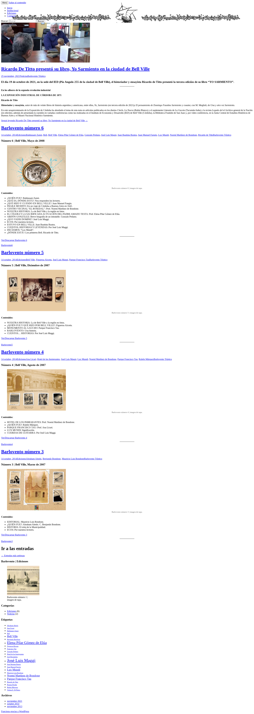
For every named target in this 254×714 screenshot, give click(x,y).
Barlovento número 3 (22, 451)
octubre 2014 (13, 704)
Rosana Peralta (12, 685)
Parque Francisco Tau (79, 259)
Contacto (11, 16)
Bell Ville (52, 135)
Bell (45, 135)
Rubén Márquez (146, 359)
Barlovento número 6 (22, 127)
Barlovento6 (7, 245)
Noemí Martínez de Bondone (183, 135)
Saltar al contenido (17, 2)
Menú (4, 3)
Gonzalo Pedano (92, 135)
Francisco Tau (11, 649)
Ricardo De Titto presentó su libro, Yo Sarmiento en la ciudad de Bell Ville (75, 69)
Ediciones (11, 13)
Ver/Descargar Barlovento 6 (14, 240)
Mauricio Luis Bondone (73, 458)
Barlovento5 (7, 345)
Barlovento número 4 (22, 352)
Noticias (23, 76)
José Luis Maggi (108, 135)
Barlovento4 (7, 444)
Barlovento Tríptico (36, 76)
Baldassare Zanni (34, 135)
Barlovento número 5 (22, 252)
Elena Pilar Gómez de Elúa (70, 135)
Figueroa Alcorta (44, 259)
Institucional (12, 10)
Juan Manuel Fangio (147, 135)
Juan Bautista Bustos (127, 135)
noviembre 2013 (14, 706)
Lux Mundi (163, 135)
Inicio (9, 8)
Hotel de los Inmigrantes (48, 359)
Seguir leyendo (44, 120)
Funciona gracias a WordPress (15, 711)
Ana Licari (31, 359)
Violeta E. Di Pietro (13, 690)
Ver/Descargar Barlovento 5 (14, 338)
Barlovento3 (7, 541)
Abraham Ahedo (33, 458)
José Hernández (12, 657)
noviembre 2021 (14, 701)
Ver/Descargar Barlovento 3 (14, 535)
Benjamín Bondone (52, 458)
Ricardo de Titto (205, 135)
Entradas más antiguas (13, 555)
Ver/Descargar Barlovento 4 (14, 438)
